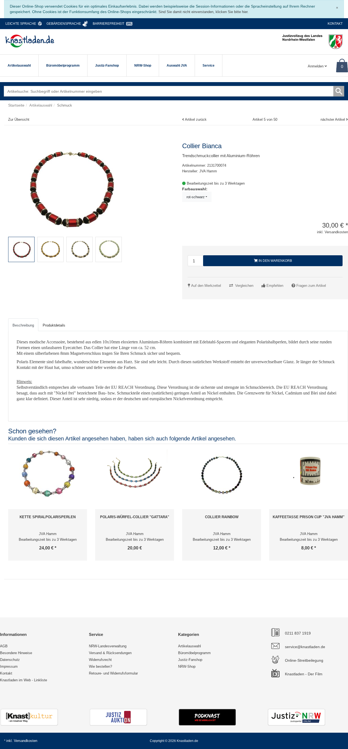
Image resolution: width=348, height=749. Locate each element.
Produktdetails (54, 325)
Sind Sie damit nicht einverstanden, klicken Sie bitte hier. (203, 12)
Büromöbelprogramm (63, 65)
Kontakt (335, 24)
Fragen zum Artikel (311, 286)
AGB (4, 646)
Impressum (9, 666)
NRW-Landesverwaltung (107, 646)
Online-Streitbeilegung (304, 660)
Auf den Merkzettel (206, 286)
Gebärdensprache (63, 24)
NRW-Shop (142, 65)
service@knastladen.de (305, 647)
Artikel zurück (196, 119)
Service (209, 65)
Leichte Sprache (20, 24)
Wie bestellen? (100, 666)
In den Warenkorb (275, 261)
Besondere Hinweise (16, 653)
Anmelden (316, 66)
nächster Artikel (333, 119)
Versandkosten (25, 741)
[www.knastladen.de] (29, 41)
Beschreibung (23, 325)
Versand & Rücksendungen (110, 653)
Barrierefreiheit (108, 24)
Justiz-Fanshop (107, 65)
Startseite (16, 105)
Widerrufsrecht (100, 660)
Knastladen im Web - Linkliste (23, 680)
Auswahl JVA (177, 65)
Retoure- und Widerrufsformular (113, 673)
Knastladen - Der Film (303, 674)
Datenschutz (10, 660)
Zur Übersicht (18, 119)
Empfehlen (274, 286)
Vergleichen (244, 286)
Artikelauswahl (19, 65)
